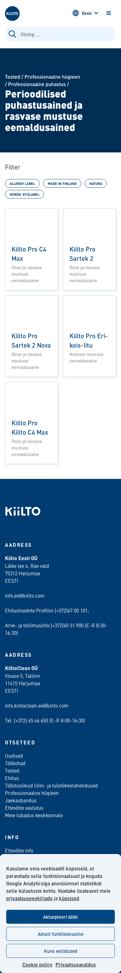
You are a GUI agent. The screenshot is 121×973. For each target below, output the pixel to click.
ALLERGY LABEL (22, 183)
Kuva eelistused (60, 951)
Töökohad (15, 763)
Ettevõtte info (19, 850)
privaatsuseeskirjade (29, 898)
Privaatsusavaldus (76, 964)
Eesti (87, 13)
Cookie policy (37, 964)
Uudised (14, 755)
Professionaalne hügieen (52, 76)
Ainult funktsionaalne (60, 934)
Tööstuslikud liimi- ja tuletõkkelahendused (51, 785)
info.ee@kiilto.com (24, 595)
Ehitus (12, 777)
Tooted (12, 76)
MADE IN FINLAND (62, 183)
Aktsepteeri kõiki (60, 917)
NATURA (95, 183)
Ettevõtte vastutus (24, 807)
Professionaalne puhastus (37, 84)
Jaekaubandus (21, 800)
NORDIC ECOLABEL (24, 194)
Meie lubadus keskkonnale (34, 815)
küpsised (69, 898)
